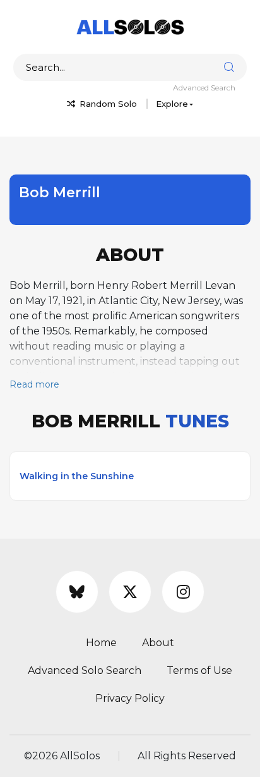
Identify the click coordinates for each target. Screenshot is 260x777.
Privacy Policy (130, 698)
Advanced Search (204, 87)
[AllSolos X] (130, 591)
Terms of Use (199, 670)
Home (101, 643)
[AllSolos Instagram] (183, 591)
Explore (172, 104)
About (158, 643)
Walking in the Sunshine (77, 476)
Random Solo (107, 104)
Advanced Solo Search (84, 670)
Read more (34, 384)
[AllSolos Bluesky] (77, 591)
